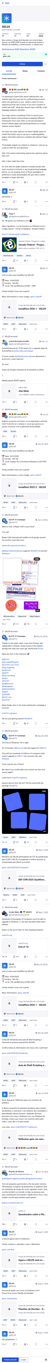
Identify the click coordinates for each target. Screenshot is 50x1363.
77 (3, 36)
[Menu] (46, 64)
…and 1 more (33, 1320)
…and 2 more (33, 1154)
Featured (41, 71)
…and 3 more (31, 895)
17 (15, 36)
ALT (37, 610)
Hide (37, 559)
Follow (22, 64)
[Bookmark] (35, 182)
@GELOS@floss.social (10, 30)
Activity (9, 71)
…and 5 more (32, 837)
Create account (10, 1360)
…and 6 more (33, 1020)
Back (7, 3)
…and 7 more (6, 619)
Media (25, 71)
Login (23, 1360)
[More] (46, 182)
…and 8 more (33, 324)
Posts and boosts (9, 78)
